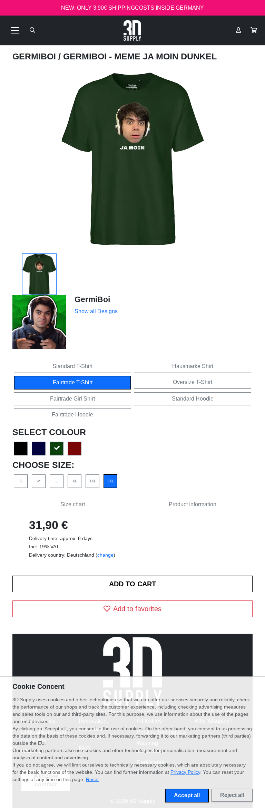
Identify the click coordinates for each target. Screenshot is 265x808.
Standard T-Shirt (72, 366)
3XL (110, 481)
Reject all (232, 795)
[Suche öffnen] (32, 30)
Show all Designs (96, 311)
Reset (92, 779)
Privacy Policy (185, 772)
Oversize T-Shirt (192, 382)
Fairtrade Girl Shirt (72, 399)
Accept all (187, 795)
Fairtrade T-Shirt (72, 382)
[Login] (238, 30)
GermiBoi (35, 56)
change (105, 555)
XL (74, 481)
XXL (92, 481)
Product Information (192, 504)
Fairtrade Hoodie (72, 414)
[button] (253, 30)
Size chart (72, 504)
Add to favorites (137, 609)
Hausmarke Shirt (192, 366)
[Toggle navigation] (15, 30)
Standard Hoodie (193, 399)
